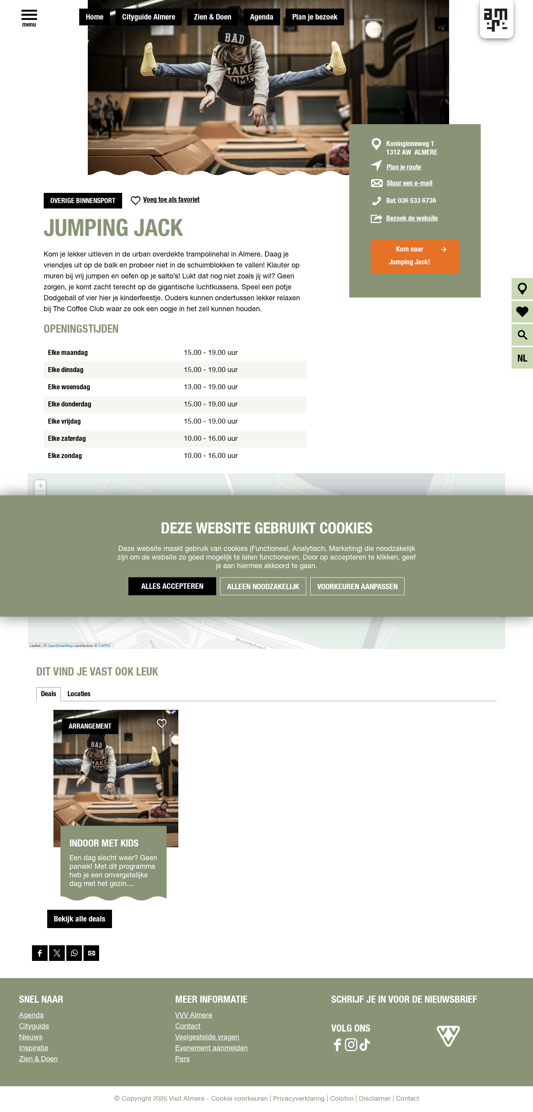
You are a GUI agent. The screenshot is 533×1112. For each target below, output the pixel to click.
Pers (182, 1059)
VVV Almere (193, 1015)
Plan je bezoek (315, 17)
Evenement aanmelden (211, 1048)
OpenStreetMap (60, 646)
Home (94, 17)
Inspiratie (33, 1048)
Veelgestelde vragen (207, 1037)
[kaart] (522, 289)
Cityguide (34, 1026)
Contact (188, 1026)
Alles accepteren (172, 586)
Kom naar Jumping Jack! (409, 256)
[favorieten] (522, 312)
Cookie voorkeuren (239, 1099)
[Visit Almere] (448, 1046)
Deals (48, 694)
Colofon (342, 1099)
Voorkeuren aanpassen (357, 587)
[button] (40, 485)
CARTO (104, 646)
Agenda (262, 17)
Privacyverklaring (299, 1099)
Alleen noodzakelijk (263, 587)
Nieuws (31, 1037)
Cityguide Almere (148, 17)
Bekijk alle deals (79, 919)
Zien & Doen (212, 17)
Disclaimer (375, 1099)
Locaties (79, 694)
